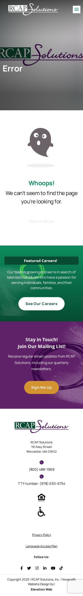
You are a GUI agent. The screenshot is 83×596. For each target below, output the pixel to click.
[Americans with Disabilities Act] (41, 511)
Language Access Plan (41, 546)
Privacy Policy (41, 535)
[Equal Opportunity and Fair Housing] (41, 497)
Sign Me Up (41, 387)
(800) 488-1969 (41, 469)
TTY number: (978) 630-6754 (41, 483)
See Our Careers (41, 303)
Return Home (41, 221)
